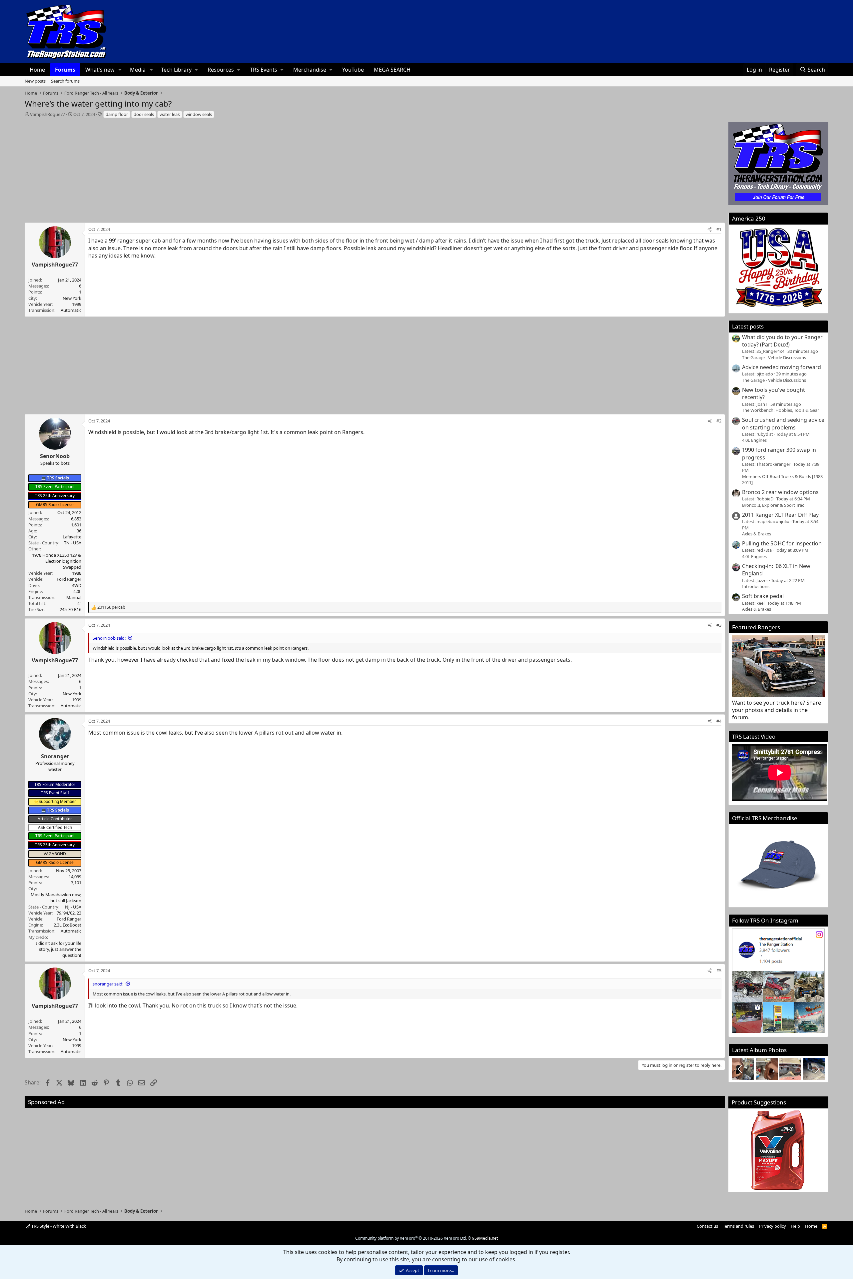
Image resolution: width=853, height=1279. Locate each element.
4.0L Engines (754, 440)
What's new (100, 69)
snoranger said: (108, 984)
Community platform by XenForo (411, 1238)
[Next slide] (816, 1069)
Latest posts (748, 326)
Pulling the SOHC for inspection (782, 543)
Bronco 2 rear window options (780, 492)
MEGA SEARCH (392, 69)
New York (72, 298)
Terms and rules (738, 1226)
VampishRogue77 (47, 114)
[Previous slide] (740, 1069)
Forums (65, 69)
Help (795, 1226)
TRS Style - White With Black (58, 1226)
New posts (35, 81)
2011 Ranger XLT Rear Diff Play (780, 514)
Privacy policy (772, 1226)
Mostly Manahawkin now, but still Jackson (56, 898)
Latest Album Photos (759, 1050)
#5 (718, 970)
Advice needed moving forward (781, 367)
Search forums (65, 81)
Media (138, 69)
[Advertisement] (375, 168)
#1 (718, 229)
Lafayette (72, 537)
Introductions (755, 586)
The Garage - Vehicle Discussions (774, 357)
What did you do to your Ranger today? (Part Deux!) (782, 340)
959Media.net (485, 1238)
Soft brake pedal (763, 596)
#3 (718, 625)
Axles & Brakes (756, 534)
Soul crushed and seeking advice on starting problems (783, 423)
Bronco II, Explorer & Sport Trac (773, 505)
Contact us (707, 1226)
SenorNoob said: (109, 638)
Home (37, 69)
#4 (718, 721)
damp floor (117, 114)
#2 (718, 421)
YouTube (353, 69)
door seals (144, 114)
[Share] (709, 229)
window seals (199, 114)
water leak (170, 114)
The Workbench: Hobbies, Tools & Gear (780, 410)
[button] (120, 69)
